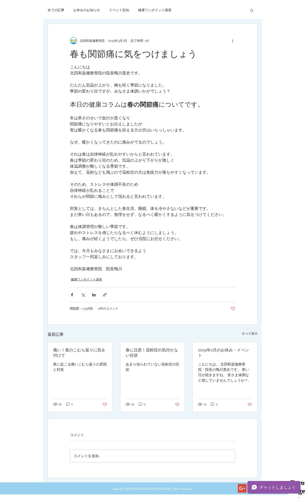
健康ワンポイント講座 (154, 10)
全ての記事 (56, 10)
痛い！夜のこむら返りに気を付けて (79, 353)
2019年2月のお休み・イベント (223, 353)
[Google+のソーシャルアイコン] (242, 488)
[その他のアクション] (232, 40)
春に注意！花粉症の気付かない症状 (152, 353)
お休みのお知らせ (86, 10)
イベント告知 (119, 10)
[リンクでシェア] (105, 295)
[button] (252, 10)
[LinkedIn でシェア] (94, 295)
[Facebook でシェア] (72, 295)
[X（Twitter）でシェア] (83, 295)
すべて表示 (249, 333)
